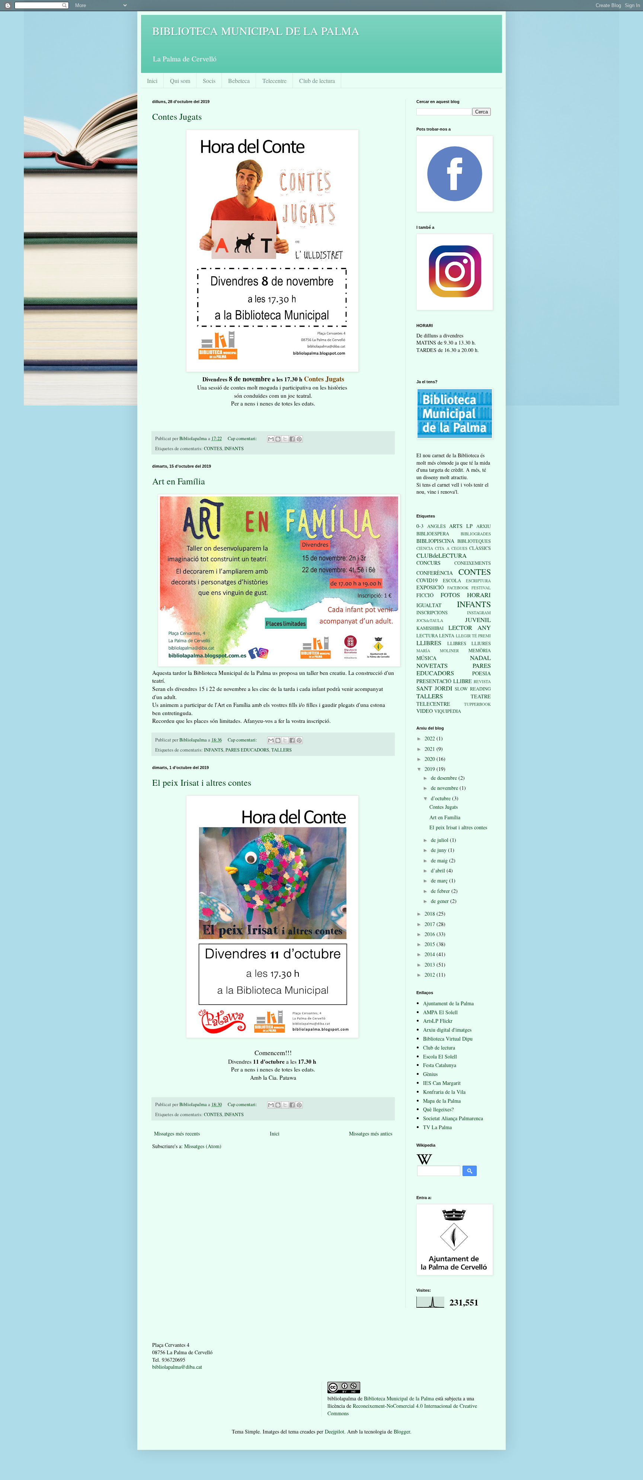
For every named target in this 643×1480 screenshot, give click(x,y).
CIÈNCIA (424, 548)
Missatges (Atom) (202, 1146)
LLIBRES (428, 642)
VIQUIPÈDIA (447, 711)
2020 (430, 758)
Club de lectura (317, 80)
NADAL (480, 657)
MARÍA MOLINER (437, 650)
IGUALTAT (429, 605)
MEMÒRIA (479, 650)
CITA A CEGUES (451, 548)
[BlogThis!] (278, 439)
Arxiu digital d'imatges (447, 1029)
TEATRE (481, 696)
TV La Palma (437, 1127)
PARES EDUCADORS (247, 750)
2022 (430, 738)
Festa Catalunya (439, 1065)
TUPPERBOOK (477, 704)
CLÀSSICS (480, 548)
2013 (430, 964)
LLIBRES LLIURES (469, 643)
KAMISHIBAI (430, 628)
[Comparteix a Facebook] (292, 439)
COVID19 (427, 580)
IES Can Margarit (442, 1082)
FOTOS (450, 594)
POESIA (481, 673)
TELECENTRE (433, 703)
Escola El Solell (440, 1056)
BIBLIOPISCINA (435, 540)
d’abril (439, 870)
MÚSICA (426, 657)
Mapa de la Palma (442, 1100)
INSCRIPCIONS (432, 612)
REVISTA (482, 681)
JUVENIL (478, 619)
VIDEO (424, 710)
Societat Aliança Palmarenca (453, 1118)
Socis (209, 80)
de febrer (441, 890)
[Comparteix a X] (285, 439)
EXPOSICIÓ (430, 587)
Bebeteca (239, 80)
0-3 (419, 525)
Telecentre (274, 80)
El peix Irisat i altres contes (201, 782)
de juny (439, 849)
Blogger (402, 1431)
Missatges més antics (370, 1133)
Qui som (180, 80)
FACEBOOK (457, 587)
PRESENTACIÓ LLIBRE (444, 681)
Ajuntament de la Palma (448, 1003)
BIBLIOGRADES (476, 533)
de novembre (445, 787)
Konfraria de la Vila (444, 1091)
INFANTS (234, 448)
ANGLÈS (436, 526)
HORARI (479, 594)
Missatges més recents (177, 1133)
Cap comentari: (243, 438)
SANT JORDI (434, 688)
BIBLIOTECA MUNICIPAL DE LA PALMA (255, 30)
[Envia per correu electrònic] (271, 439)
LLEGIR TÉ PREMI (473, 635)
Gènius (430, 1073)
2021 (430, 748)
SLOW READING (473, 689)
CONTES (213, 448)
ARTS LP (461, 525)
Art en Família (178, 481)
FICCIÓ (425, 595)
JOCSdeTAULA (429, 620)
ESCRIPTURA (478, 580)
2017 (430, 924)
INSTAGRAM (479, 612)
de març (440, 880)
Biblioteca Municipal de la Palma (399, 1398)
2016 (430, 934)
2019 (430, 768)
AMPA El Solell (440, 1012)
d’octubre (441, 798)
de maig (440, 860)
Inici (152, 80)
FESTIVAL (481, 587)
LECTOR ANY (469, 627)
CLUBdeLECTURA (441, 555)
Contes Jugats (177, 116)
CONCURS (428, 562)
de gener (440, 900)
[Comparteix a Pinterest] (299, 439)
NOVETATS (432, 665)
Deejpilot (334, 1431)
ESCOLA (452, 580)
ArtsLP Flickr (437, 1020)
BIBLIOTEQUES (474, 541)
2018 (430, 913)
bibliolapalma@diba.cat (177, 1366)
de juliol (440, 839)
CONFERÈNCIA (434, 572)
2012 (430, 974)
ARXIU (483, 526)
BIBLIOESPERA (432, 534)
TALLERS (281, 750)
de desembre (444, 777)
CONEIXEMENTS (472, 563)
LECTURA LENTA (435, 635)
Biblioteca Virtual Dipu (448, 1038)
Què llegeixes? (438, 1109)
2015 (430, 944)
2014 (430, 954)
